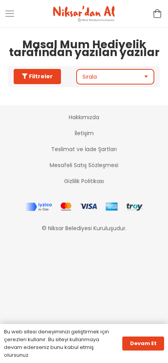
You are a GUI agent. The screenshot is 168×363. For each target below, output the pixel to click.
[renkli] (84, 13)
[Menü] (9, 13)
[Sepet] (157, 13)
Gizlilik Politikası (84, 181)
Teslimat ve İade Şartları (84, 149)
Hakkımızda (84, 117)
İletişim (84, 133)
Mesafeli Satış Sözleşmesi (84, 165)
